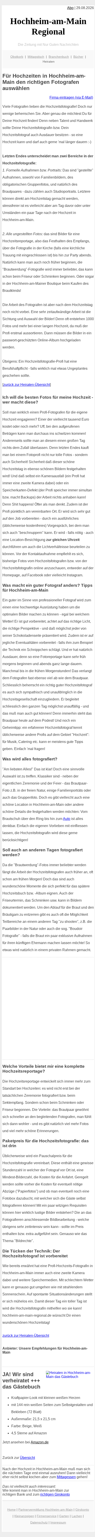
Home (11, 1509)
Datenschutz (39, 1522)
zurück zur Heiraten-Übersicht (26, 385)
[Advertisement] (47, 1008)
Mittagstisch (36, 56)
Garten (64, 1516)
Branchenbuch (59, 56)
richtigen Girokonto (55, 1494)
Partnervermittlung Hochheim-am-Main (45, 1509)
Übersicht (27, 1458)
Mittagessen (66, 1477)
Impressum (58, 1522)
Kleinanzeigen (24, 1516)
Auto (66, 819)
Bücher (78, 56)
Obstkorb (16, 56)
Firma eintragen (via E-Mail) (71, 97)
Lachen (77, 1516)
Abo (70, 8)
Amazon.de (40, 1442)
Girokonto (82, 1509)
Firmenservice (47, 1516)
